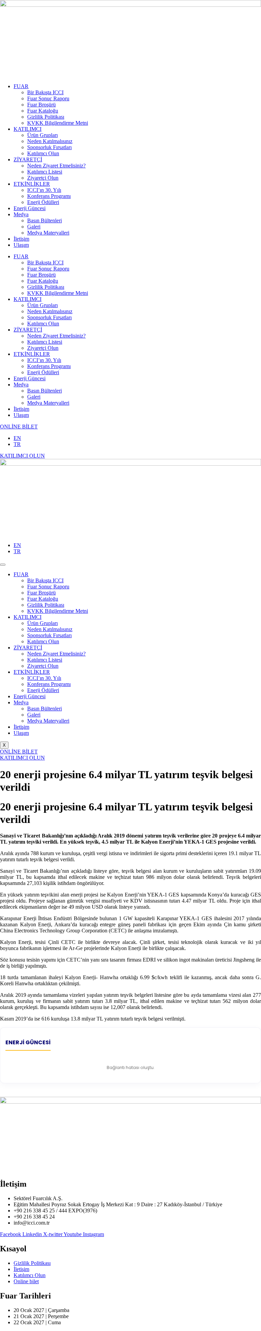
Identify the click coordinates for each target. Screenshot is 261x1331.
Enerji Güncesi (30, 208)
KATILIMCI (27, 129)
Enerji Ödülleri (43, 202)
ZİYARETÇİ (28, 159)
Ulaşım (21, 245)
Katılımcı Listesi (44, 172)
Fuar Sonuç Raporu (48, 98)
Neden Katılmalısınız (49, 141)
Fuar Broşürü (41, 104)
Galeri (33, 226)
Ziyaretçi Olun (42, 178)
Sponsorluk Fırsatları (49, 147)
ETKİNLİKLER (32, 184)
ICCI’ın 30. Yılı (44, 190)
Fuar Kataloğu (42, 111)
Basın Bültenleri (44, 220)
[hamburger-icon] (2, 565)
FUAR (21, 86)
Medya (21, 214)
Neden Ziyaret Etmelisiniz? (56, 165)
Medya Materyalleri (48, 233)
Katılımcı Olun (43, 153)
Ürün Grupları (42, 135)
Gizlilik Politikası (45, 117)
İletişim (21, 239)
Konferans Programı (49, 196)
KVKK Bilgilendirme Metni (57, 123)
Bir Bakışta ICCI (45, 92)
